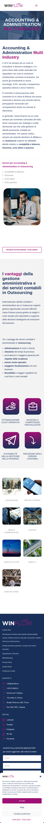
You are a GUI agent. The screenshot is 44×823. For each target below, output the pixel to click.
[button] (40, 776)
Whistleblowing (7, 658)
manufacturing (11, 592)
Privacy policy (26, 819)
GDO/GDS (32, 530)
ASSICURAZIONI (11, 500)
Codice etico (6, 630)
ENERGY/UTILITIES (11, 562)
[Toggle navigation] (36, 5)
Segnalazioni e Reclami (10, 653)
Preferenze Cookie (8, 671)
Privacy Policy (7, 662)
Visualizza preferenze (22, 814)
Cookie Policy (16, 819)
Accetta (22, 801)
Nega (22, 807)
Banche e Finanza (32, 500)
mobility (32, 562)
